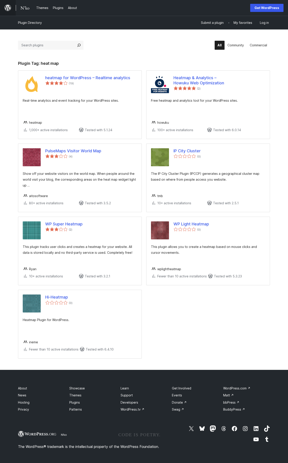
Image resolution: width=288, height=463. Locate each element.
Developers (129, 402)
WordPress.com (236, 388)
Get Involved (181, 388)
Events (177, 395)
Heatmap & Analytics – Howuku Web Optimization (198, 80)
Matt (228, 395)
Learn (125, 388)
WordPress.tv (132, 409)
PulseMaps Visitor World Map (73, 150)
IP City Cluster (187, 150)
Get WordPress (266, 8)
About (22, 388)
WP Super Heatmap (64, 224)
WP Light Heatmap (191, 224)
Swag (178, 409)
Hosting (23, 402)
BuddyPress (234, 409)
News (22, 395)
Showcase (77, 388)
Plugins (74, 402)
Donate (179, 402)
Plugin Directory (30, 23)
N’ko (64, 434)
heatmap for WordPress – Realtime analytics (87, 77)
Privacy (23, 409)
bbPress (231, 402)
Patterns (75, 409)
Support (127, 395)
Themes (75, 395)
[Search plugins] (78, 45)
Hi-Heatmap (56, 297)
